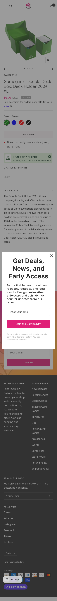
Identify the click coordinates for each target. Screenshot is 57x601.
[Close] (51, 255)
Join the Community (28, 324)
